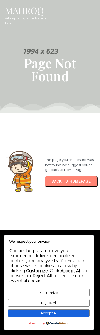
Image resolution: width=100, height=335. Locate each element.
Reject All (49, 303)
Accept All (49, 313)
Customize (49, 293)
